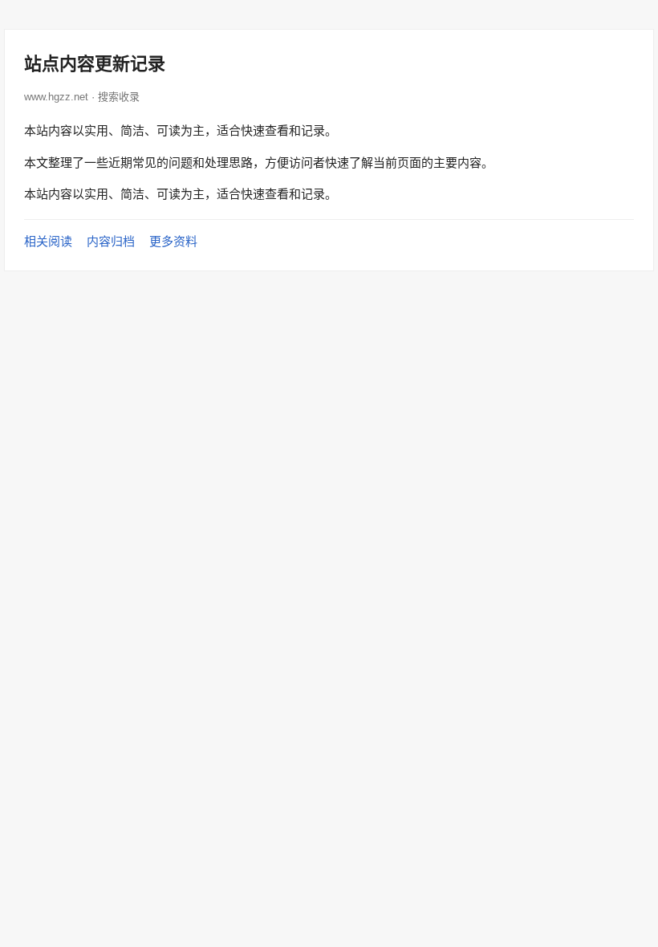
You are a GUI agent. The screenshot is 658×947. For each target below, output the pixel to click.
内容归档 (111, 241)
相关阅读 (48, 241)
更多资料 (173, 241)
